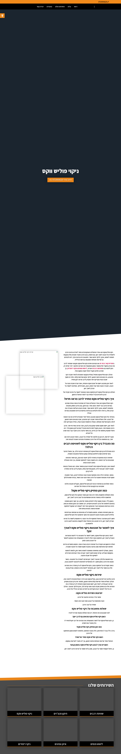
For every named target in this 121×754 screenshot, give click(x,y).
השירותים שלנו (60, 6)
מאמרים (49, 6)
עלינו (69, 6)
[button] (2, 15)
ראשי (75, 6)
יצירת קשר (40, 6)
